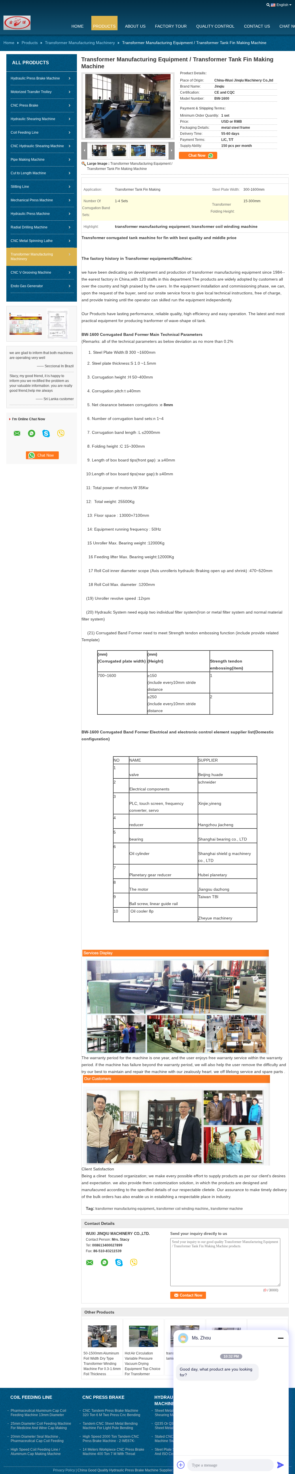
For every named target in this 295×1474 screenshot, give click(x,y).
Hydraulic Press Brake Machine (35, 78)
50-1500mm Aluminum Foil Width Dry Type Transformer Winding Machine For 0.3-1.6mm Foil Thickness (102, 1363)
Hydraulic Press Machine (30, 214)
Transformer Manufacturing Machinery (80, 42)
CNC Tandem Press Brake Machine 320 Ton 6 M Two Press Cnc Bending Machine (111, 1415)
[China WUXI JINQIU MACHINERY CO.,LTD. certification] (26, 323)
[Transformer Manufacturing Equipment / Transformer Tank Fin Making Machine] (128, 106)
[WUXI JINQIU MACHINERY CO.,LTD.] (33, 23)
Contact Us (257, 26)
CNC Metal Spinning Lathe (32, 241)
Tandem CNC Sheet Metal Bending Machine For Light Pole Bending (110, 1426)
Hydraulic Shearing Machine (33, 119)
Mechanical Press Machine (32, 200)
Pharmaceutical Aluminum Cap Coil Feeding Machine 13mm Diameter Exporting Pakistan (38, 1415)
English (282, 5)
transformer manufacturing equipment (124, 1209)
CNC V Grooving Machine (31, 272)
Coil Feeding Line (25, 132)
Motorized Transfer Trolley (31, 92)
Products (104, 26)
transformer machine (227, 1209)
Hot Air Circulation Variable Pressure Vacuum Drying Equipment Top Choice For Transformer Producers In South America (142, 1368)
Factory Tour (171, 26)
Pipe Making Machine (28, 160)
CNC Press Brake (24, 105)
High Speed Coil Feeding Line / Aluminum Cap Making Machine (36, 1451)
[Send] (280, 1464)
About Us (135, 26)
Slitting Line (20, 187)
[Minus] (280, 1338)
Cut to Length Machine (28, 173)
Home (77, 26)
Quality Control (215, 26)
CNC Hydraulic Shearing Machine (37, 146)
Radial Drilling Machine (29, 227)
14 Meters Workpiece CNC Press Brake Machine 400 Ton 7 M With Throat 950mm (113, 1453)
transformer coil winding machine (182, 1209)
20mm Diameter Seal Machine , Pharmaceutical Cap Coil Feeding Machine (37, 1441)
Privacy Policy (64, 1470)
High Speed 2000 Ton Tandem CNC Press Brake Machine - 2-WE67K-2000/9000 (111, 1441)
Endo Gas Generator (27, 286)
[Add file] (181, 1464)
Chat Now (197, 155)
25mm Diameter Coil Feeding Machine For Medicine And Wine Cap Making (41, 1426)
